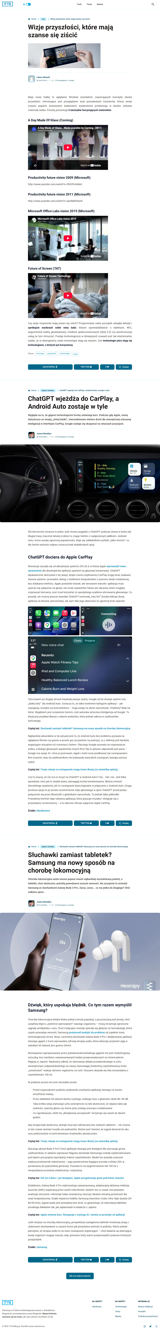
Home (33, 19)
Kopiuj (125, 367)
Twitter (85, 367)
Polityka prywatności (148, 1316)
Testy (89, 4)
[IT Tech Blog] (7, 4)
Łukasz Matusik (43, 77)
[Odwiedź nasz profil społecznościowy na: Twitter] (150, 1326)
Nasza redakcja (145, 1306)
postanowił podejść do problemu (87, 1032)
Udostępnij (49, 367)
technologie (65, 353)
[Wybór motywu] (27, 4)
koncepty (40, 353)
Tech (79, 4)
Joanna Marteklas (44, 434)
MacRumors (43, 810)
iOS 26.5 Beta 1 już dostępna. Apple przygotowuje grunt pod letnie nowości (82, 1178)
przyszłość (52, 353)
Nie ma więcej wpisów (80, 1276)
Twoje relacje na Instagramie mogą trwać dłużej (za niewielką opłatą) (79, 769)
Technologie (121, 1306)
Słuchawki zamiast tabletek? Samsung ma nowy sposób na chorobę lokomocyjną (85, 728)
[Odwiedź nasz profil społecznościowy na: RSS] (156, 1326)
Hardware (96, 1306)
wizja (75, 354)
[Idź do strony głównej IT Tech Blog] (32, 1304)
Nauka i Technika (48, 390)
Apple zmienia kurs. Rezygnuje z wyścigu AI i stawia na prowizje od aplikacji (82, 1214)
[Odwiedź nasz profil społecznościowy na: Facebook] (144, 1326)
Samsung (42, 1247)
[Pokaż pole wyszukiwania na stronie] (153, 4)
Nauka (100, 4)
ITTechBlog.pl (14, 1326)
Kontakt (142, 1311)
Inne (43, 19)
